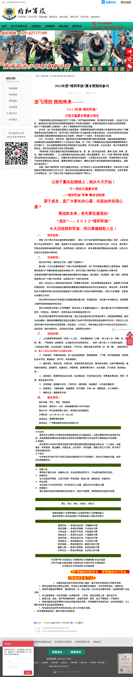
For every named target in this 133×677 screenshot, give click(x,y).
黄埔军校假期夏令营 (42, 642)
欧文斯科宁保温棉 (63, 642)
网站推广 (97, 642)
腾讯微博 (66, 623)
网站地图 (126, 2)
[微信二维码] (129, 66)
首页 (4, 26)
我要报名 (57, 652)
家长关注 (84, 662)
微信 (81, 623)
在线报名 (36, 26)
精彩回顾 (44, 76)
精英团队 (13, 101)
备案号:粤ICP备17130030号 (59, 666)
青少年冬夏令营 (19, 26)
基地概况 (50, 26)
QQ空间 (48, 623)
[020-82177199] (129, 58)
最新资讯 (13, 113)
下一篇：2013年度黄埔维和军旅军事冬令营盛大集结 (55, 631)
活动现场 (13, 107)
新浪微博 (57, 623)
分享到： (39, 623)
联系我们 (94, 662)
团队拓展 (63, 26)
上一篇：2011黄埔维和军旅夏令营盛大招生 (51, 628)
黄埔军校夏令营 (82, 642)
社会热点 (13, 119)
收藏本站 (111, 2)
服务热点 (77, 26)
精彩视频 (13, 88)
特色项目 (13, 94)
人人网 (75, 623)
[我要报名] (129, 51)
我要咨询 (76, 652)
